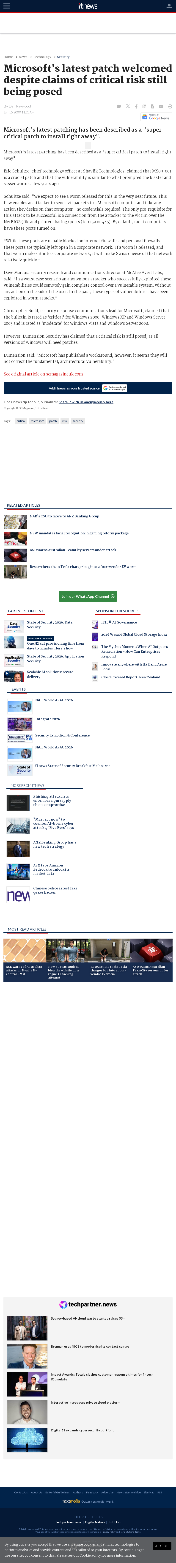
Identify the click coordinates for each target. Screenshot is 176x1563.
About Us (36, 1492)
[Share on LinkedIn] (144, 106)
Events (19, 689)
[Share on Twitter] (128, 106)
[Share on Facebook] (136, 106)
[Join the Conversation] (119, 106)
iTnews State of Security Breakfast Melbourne (72, 766)
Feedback (92, 1492)
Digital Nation (95, 1522)
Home (8, 57)
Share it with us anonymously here (86, 402)
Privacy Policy (109, 1531)
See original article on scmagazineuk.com (43, 374)
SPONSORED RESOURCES (117, 611)
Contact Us (21, 1492)
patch (53, 421)
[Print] (169, 106)
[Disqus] (88, 1046)
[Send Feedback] (153, 106)
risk (64, 421)
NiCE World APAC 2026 (54, 701)
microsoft (37, 421)
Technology (42, 57)
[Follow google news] (155, 116)
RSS (159, 1492)
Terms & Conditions (130, 1531)
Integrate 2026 (47, 719)
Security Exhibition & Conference (62, 736)
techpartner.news (68, 1522)
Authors (78, 1492)
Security (63, 57)
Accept (162, 1546)
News (23, 57)
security (78, 421)
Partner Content (26, 611)
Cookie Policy (90, 1555)
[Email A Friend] (161, 106)
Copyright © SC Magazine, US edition (26, 408)
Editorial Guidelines (57, 1492)
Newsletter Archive (129, 1492)
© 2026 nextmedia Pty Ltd (97, 1501)
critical (21, 421)
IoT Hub (115, 1522)
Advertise (107, 1492)
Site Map (149, 1492)
